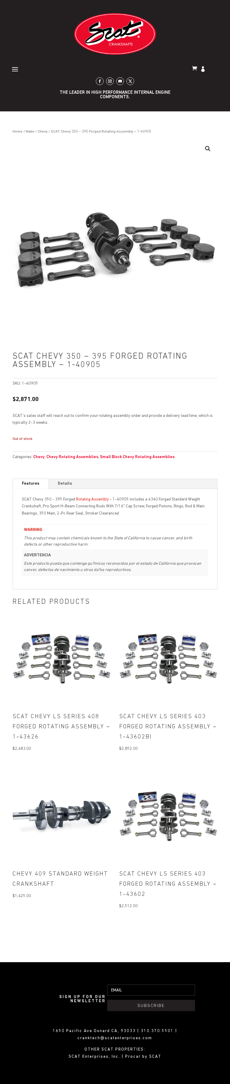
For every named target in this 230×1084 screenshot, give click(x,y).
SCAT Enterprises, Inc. (95, 1056)
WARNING (33, 530)
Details (65, 483)
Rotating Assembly (92, 499)
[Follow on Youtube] (120, 81)
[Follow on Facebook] (100, 81)
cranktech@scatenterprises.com (115, 1038)
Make (30, 131)
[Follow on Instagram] (110, 81)
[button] (207, 148)
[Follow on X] (130, 81)
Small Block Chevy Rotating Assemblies (137, 457)
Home (17, 131)
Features (31, 483)
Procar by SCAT (143, 1056)
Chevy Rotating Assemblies (72, 457)
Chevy (43, 131)
